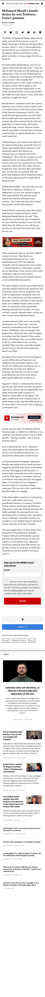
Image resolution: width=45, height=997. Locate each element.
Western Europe (19, 641)
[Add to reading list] (40, 32)
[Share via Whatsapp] (17, 32)
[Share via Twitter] (11, 32)
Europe (6, 641)
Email (6, 570)
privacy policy (17, 591)
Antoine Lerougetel (8, 23)
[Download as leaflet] (34, 32)
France (31, 641)
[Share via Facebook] (5, 32)
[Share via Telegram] (23, 32)
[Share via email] (28, 32)
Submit (22, 601)
